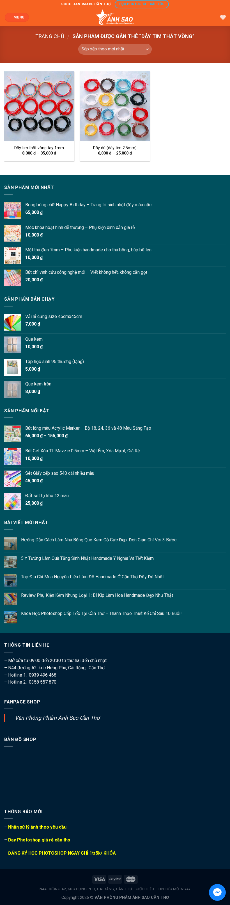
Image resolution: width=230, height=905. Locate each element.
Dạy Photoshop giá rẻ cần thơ (39, 840)
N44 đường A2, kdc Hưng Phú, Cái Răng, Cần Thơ (86, 889)
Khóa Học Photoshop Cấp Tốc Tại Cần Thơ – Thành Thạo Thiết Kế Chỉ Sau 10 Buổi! (101, 613)
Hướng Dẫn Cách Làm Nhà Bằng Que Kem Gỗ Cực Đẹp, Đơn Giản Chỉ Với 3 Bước (98, 539)
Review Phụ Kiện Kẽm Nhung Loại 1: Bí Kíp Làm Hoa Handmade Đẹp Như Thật (97, 595)
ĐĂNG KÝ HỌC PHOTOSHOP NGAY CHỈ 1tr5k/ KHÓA (62, 853)
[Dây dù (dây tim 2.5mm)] (115, 106)
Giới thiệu (145, 889)
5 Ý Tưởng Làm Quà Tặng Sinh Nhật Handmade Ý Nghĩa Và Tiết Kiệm (87, 558)
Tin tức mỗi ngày (174, 889)
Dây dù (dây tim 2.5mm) (115, 148)
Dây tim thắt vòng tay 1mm (39, 148)
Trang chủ (49, 36)
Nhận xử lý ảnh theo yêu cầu (37, 827)
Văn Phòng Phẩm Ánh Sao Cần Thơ (57, 718)
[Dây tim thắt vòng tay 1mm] (39, 106)
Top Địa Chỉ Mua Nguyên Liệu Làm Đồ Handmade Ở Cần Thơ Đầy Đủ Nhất (92, 576)
